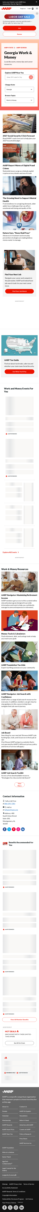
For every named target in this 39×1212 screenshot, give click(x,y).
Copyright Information (9, 1172)
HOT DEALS (10, 1008)
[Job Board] (19, 696)
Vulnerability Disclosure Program (13, 1176)
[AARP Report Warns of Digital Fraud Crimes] (19, 153)
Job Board (5, 709)
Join (19, 28)
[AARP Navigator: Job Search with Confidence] (19, 657)
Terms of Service (28, 1161)
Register (23, 8)
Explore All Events (10, 529)
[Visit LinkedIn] (21, 1184)
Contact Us (23, 1083)
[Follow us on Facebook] (4, 1184)
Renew (19, 34)
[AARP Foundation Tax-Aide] (19, 628)
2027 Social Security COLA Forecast (19, 136)
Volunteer (5, 1092)
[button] (37, 8)
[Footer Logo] (19, 1068)
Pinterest (14, 806)
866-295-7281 (9, 780)
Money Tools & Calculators (13, 610)
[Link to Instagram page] (16, 1184)
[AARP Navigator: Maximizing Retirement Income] (19, 558)
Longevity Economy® (9, 1152)
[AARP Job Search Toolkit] (19, 736)
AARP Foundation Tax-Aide (13, 642)
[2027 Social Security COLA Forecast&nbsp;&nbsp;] (19, 123)
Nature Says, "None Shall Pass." (16, 233)
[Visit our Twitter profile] (10, 1184)
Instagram (18, 806)
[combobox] (19, 77)
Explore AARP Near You (14, 73)
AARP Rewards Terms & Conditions (13, 1168)
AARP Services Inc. (26, 1120)
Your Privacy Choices (9, 1179)
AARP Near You (7, 1111)
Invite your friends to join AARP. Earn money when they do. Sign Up (14, 3)
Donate (4, 1088)
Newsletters (24, 1092)
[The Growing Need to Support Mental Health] (19, 185)
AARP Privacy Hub (15, 1161)
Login (29, 8)
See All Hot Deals (19, 1020)
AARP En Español (25, 1088)
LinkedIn (23, 806)
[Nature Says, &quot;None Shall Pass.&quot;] (19, 220)
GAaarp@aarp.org (11, 786)
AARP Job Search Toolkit (12, 750)
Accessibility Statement (10, 1164)
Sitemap (5, 1161)
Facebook (5, 806)
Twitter (9, 806)
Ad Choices (29, 1176)
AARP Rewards (7, 1101)
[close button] (37, 13)
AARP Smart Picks (8, 1106)
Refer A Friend (24, 1097)
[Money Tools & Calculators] (19, 597)
